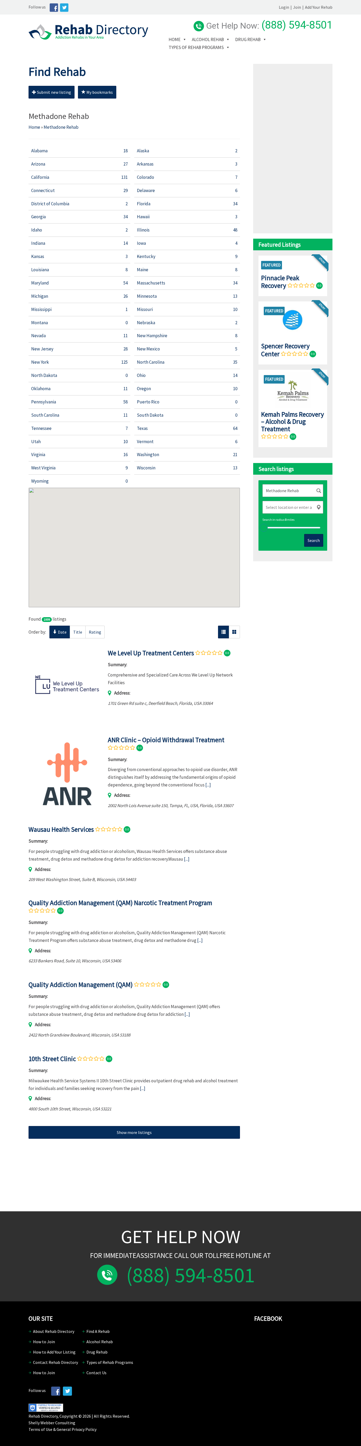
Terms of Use (40, 1429)
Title (77, 632)
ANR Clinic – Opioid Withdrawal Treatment (166, 740)
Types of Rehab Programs (196, 47)
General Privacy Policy (76, 1429)
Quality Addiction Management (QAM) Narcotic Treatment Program (120, 902)
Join (297, 7)
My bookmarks (99, 92)
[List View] (223, 632)
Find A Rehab (98, 1331)
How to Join (44, 1341)
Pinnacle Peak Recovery (280, 282)
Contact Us (96, 1372)
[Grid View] (234, 632)
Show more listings (134, 1132)
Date (62, 632)
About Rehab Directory (53, 1331)
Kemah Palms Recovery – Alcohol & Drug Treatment (292, 421)
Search (314, 540)
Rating (95, 632)
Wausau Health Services (61, 829)
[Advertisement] (134, 1169)
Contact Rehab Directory (55, 1362)
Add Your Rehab (318, 7)
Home (175, 39)
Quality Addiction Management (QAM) (81, 984)
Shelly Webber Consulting (52, 1422)
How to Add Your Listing (54, 1352)
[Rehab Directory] (88, 38)
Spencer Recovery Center (285, 350)
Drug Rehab (248, 39)
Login (284, 7)
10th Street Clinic (52, 1058)
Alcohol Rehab (208, 39)
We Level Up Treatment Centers (151, 653)
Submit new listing (53, 92)
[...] (208, 785)
